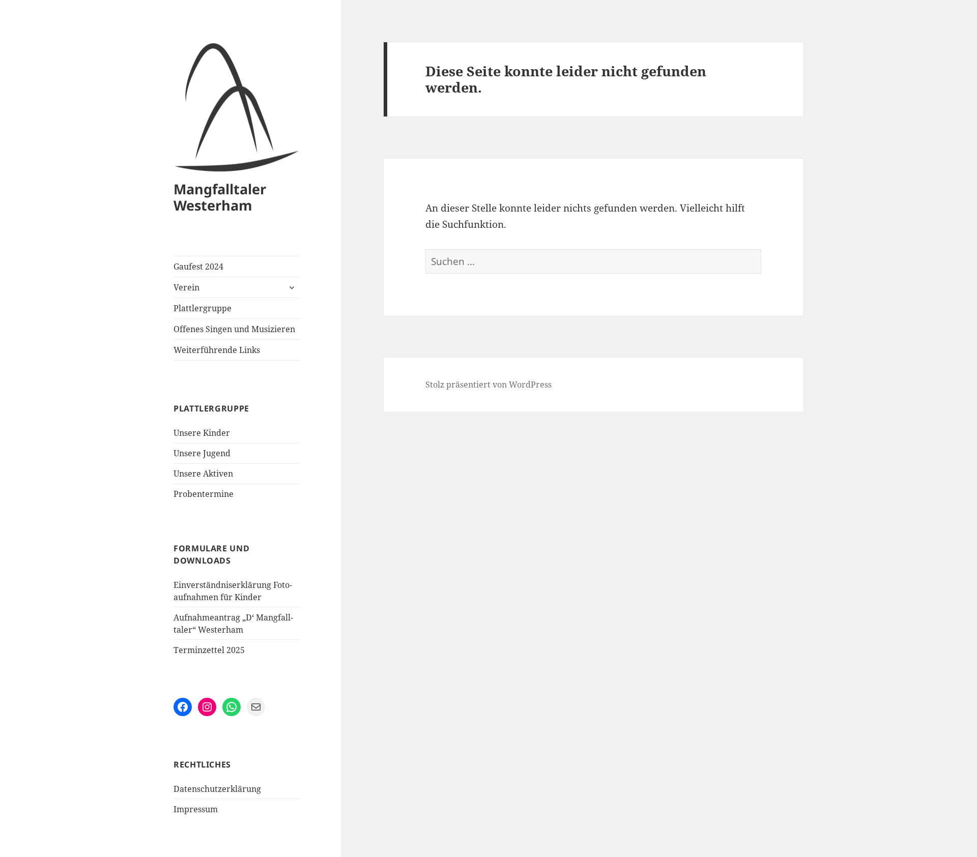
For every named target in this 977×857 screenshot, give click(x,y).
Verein (186, 287)
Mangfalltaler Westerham (220, 197)
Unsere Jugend (202, 453)
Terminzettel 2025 (209, 650)
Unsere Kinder (202, 432)
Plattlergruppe (203, 308)
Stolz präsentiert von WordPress (488, 384)
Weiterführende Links (217, 350)
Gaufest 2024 (198, 266)
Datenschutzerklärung (217, 788)
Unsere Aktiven (203, 473)
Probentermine (204, 493)
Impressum (196, 809)
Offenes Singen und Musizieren (234, 329)
